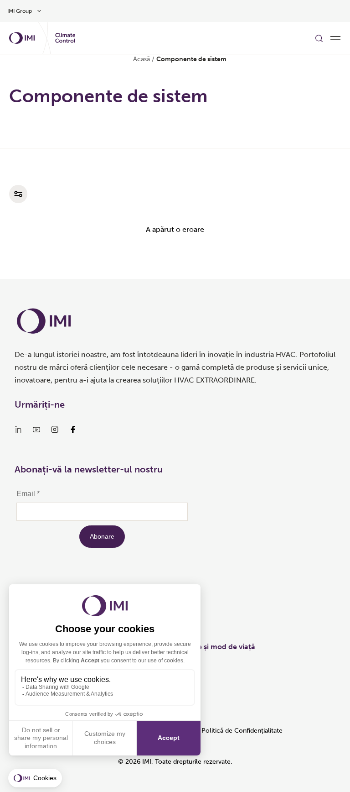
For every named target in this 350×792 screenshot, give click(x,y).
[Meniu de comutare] (335, 37)
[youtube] (36, 429)
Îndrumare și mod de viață (210, 646)
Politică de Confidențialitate (242, 730)
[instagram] (54, 429)
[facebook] (73, 429)
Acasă (141, 59)
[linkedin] (18, 429)
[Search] (319, 37)
